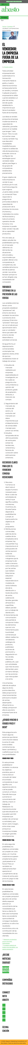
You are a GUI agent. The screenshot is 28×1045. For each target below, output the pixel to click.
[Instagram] (3, 1012)
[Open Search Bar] (2, 20)
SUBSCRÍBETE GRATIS (5, 970)
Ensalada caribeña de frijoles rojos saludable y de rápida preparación (10, 947)
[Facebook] (3, 1019)
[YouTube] (3, 1016)
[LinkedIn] (3, 1008)
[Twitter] (3, 1005)
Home (4, 26)
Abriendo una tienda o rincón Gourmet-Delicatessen (9, 941)
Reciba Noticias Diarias (17, 1)
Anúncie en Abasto (9, 1)
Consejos (10, 26)
